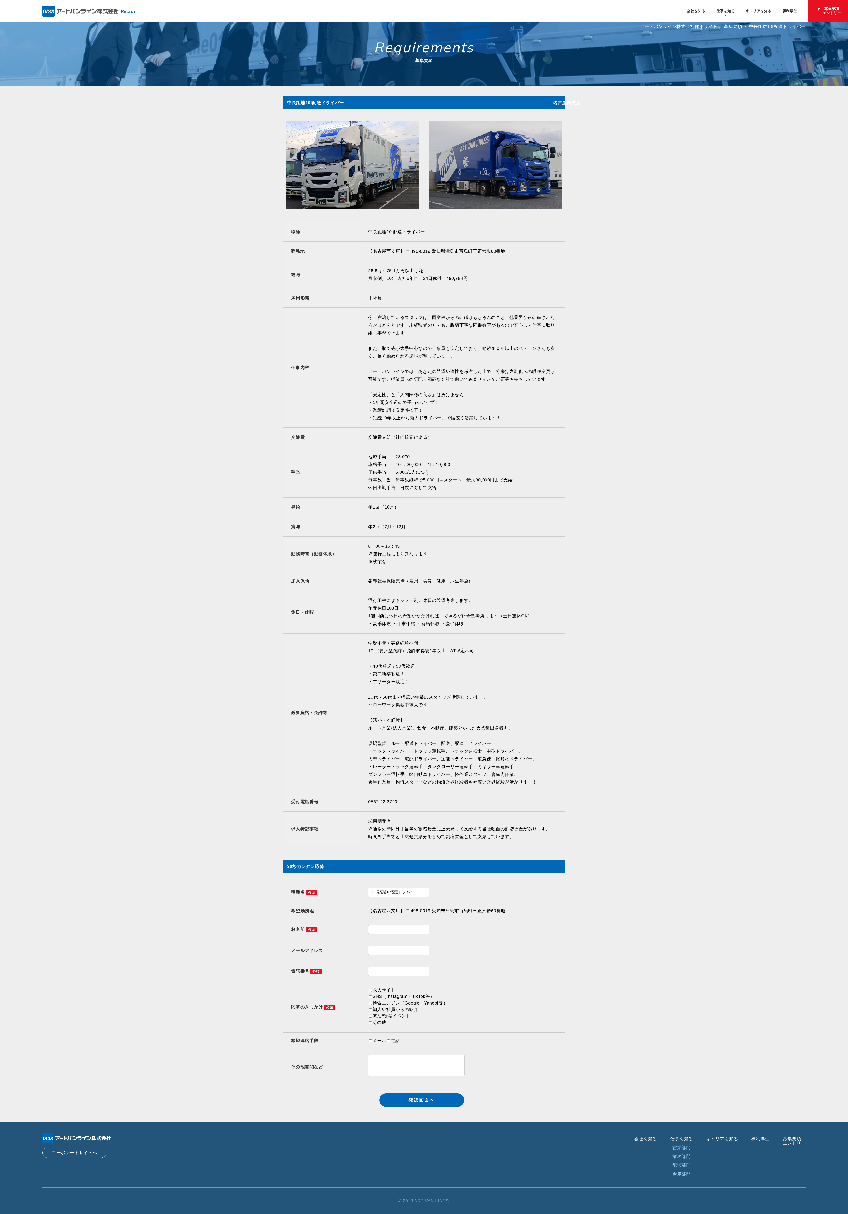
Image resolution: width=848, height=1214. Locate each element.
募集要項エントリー (832, 11)
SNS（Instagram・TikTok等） (403, 996)
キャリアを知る (758, 11)
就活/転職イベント (392, 1015)
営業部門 (681, 1147)
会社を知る (696, 11)
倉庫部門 (681, 1174)
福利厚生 (790, 11)
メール (379, 1040)
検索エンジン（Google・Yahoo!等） (410, 1003)
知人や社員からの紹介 (395, 1009)
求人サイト (384, 990)
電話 (395, 1040)
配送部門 (681, 1165)
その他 (379, 1022)
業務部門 (681, 1156)
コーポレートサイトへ (74, 1152)
